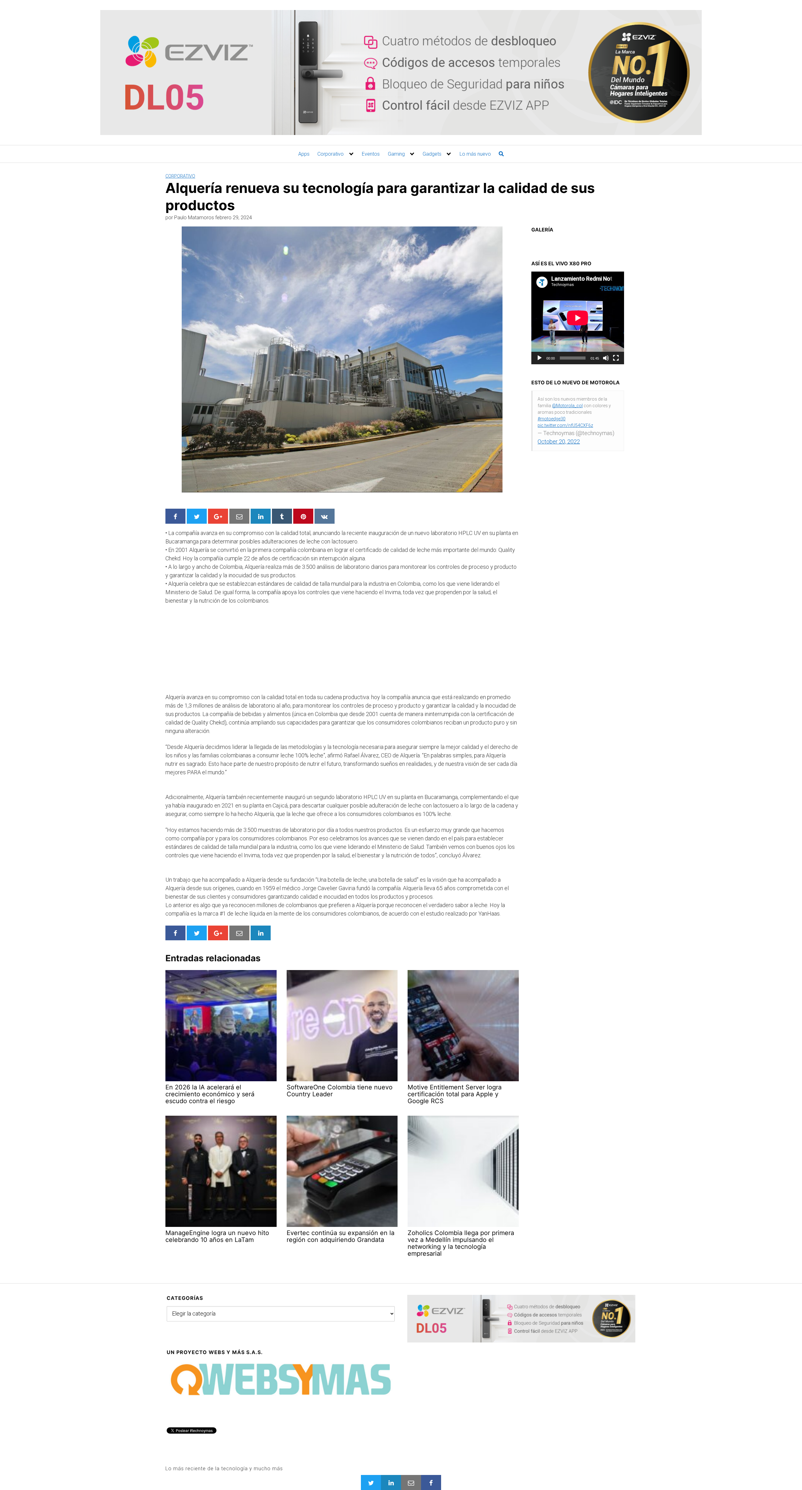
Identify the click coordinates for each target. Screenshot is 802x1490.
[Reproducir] (539, 358)
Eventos (371, 154)
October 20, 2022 (559, 441)
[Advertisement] (212, 651)
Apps (304, 154)
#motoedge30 (551, 418)
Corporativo (330, 154)
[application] (577, 318)
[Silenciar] (606, 358)
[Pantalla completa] (616, 358)
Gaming (396, 154)
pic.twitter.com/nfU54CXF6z (565, 425)
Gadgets (432, 154)
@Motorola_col (567, 405)
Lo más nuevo (475, 154)
